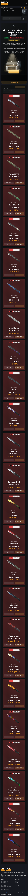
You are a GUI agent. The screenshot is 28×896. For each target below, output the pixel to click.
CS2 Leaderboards (5, 889)
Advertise (16, 881)
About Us (16, 882)
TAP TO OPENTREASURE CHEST (14, 72)
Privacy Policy (17, 884)
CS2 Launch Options (5, 884)
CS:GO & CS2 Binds (5, 882)
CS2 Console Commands (6, 886)
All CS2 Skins (10, 8)
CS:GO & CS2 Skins (5, 881)
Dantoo (6, 892)
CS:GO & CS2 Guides (5, 888)
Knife (13, 10)
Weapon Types (7, 10)
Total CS (4, 8)
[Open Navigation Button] (26, 3)
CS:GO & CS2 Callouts (5, 885)
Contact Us (17, 885)
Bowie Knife (6, 12)
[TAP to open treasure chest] (14, 64)
